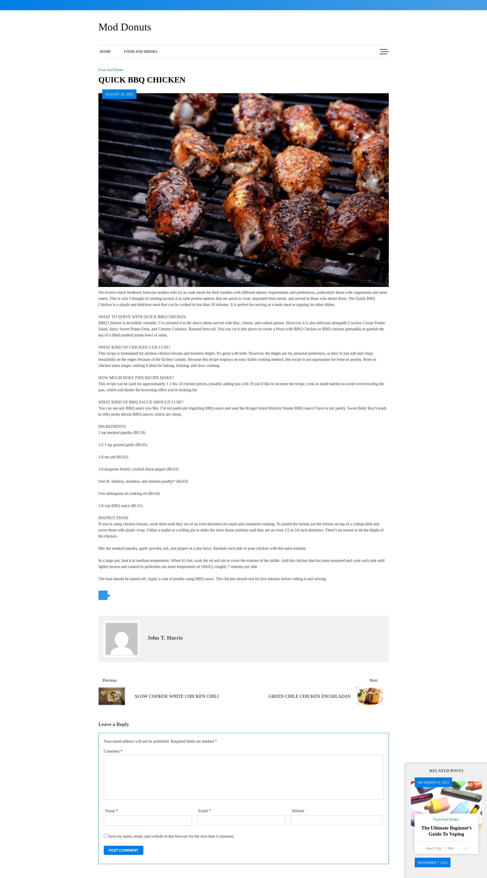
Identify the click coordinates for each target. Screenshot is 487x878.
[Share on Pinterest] (140, 595)
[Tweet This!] (117, 595)
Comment (113, 751)
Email (204, 811)
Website (298, 811)
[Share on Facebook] (129, 595)
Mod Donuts (124, 27)
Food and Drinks (141, 52)
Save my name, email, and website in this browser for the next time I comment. (171, 836)
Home (105, 52)
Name (111, 811)
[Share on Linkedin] (152, 595)
